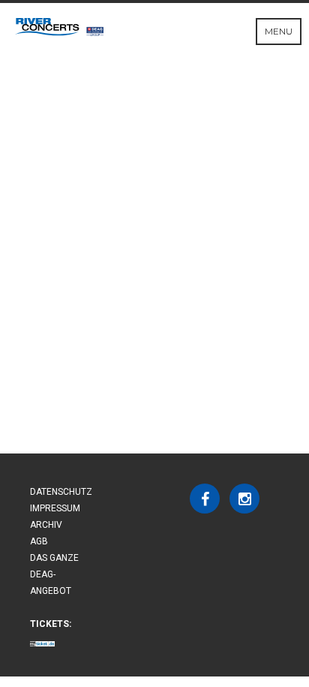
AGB (39, 541)
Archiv (46, 525)
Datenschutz (61, 492)
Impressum (55, 508)
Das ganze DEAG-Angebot (54, 574)
